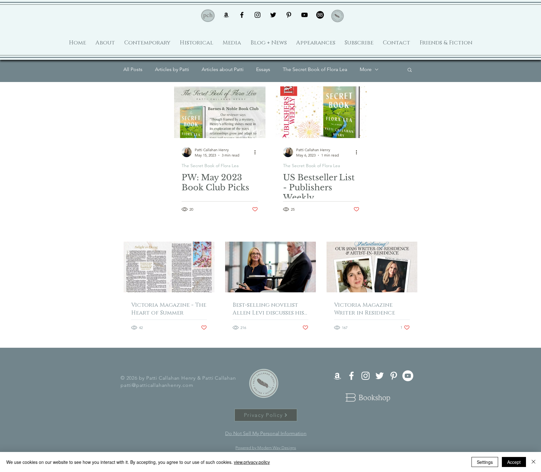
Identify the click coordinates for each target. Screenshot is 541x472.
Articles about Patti (223, 69)
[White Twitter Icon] (379, 375)
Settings (485, 462)
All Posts (132, 69)
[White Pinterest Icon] (393, 375)
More (366, 69)
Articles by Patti (172, 69)
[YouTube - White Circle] (407, 375)
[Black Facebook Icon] (242, 15)
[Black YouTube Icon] (304, 15)
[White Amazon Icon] (337, 375)
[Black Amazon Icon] (226, 15)
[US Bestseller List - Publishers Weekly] (321, 112)
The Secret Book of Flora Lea (315, 69)
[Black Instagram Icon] (257, 15)
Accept (514, 462)
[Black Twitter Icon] (273, 15)
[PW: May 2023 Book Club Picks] (219, 112)
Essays (263, 69)
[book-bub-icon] (320, 15)
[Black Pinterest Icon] (289, 15)
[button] (410, 70)
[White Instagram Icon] (365, 375)
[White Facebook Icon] (351, 375)
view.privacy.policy (252, 462)
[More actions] (257, 152)
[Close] (533, 462)
